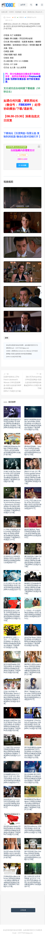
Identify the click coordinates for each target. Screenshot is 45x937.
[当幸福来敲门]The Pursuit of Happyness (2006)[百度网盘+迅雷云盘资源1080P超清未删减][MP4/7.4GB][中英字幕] (32, 724)
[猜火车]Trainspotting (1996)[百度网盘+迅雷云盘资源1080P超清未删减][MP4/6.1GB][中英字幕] (32, 382)
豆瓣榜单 (21, 17)
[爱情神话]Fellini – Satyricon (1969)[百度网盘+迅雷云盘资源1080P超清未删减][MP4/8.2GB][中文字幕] (32, 450)
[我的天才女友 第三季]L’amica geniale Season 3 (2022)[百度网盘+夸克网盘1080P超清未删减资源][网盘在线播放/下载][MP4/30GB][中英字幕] (32, 477)
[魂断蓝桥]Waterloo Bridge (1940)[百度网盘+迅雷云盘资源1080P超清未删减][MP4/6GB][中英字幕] (12, 450)
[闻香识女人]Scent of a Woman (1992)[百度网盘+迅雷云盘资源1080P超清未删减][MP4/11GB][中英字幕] (22, 353)
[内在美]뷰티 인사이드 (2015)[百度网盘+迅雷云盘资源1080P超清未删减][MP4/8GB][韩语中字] (12, 803)
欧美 (24, 12)
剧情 (6, 338)
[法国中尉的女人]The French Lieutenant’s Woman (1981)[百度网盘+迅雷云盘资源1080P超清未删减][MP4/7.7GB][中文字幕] (12, 384)
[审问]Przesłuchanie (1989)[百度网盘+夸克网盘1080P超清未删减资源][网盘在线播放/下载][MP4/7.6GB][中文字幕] (12, 830)
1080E (11, 12)
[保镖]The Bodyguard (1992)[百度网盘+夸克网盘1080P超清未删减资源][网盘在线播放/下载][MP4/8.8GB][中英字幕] (12, 424)
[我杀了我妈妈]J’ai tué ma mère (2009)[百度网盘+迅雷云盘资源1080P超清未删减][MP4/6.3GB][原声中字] (32, 695)
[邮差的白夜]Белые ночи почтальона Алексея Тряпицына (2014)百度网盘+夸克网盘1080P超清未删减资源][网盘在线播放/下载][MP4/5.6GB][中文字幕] (12, 507)
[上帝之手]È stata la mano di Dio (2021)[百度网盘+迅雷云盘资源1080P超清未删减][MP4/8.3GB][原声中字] (32, 504)
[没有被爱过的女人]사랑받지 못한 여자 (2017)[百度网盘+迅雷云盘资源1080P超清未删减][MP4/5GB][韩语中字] (12, 778)
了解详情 (23, 915)
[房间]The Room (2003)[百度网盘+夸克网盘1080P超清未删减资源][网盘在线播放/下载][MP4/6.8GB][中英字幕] (32, 641)
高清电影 (18, 12)
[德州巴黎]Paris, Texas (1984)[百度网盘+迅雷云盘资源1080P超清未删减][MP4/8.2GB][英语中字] (32, 534)
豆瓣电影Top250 (31, 17)
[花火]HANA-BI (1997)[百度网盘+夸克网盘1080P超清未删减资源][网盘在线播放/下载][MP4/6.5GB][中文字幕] (32, 778)
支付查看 (23, 165)
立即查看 (23, 910)
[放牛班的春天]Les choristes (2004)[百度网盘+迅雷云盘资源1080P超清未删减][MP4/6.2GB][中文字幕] (32, 855)
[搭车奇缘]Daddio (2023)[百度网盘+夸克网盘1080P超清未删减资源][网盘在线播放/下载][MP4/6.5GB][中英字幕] (12, 668)
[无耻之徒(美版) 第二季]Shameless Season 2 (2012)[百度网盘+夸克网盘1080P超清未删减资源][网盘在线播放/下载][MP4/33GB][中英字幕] (12, 697)
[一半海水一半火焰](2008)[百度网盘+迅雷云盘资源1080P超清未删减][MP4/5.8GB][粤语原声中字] (32, 614)
